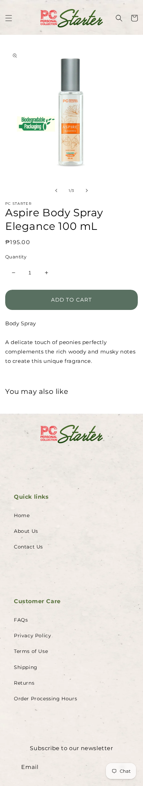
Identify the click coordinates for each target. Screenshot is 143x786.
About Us (26, 531)
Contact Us (28, 547)
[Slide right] (86, 190)
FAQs (21, 620)
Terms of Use (31, 651)
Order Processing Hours (45, 698)
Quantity (15, 256)
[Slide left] (56, 190)
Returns (24, 683)
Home (22, 515)
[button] (8, 18)
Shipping (25, 667)
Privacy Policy (32, 635)
